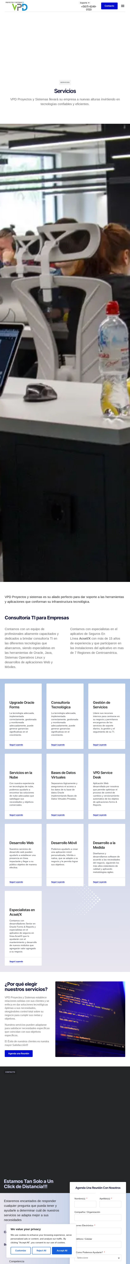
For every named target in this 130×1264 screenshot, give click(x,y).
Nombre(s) (80, 1198)
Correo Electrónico (84, 1225)
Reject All (41, 1250)
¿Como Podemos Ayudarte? (89, 1252)
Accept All (62, 1250)
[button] (122, 6)
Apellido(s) (105, 1198)
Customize (20, 1250)
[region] (41, 1241)
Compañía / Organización (87, 1212)
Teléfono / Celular (83, 1239)
